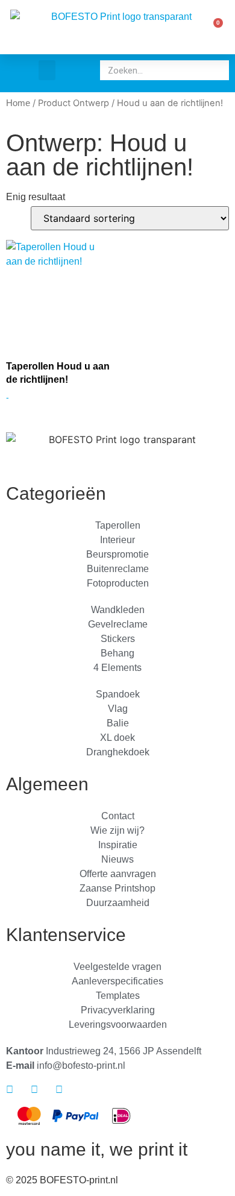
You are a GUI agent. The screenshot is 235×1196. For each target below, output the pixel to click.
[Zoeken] (217, 70)
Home (18, 103)
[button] (47, 70)
